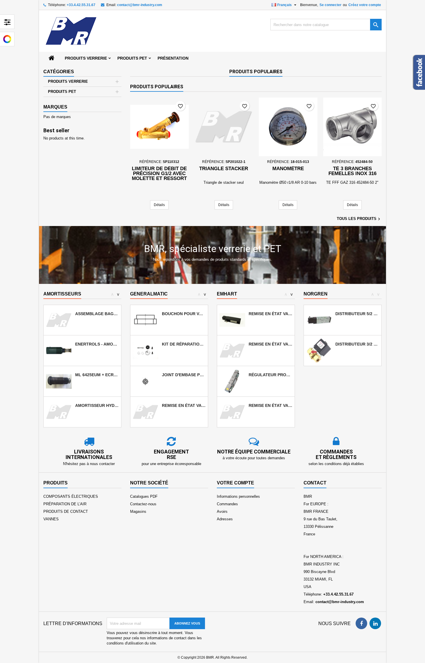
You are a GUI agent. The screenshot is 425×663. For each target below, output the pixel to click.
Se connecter (330, 5)
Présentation (173, 58)
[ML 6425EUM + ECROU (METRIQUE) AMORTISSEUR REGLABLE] (59, 381)
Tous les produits (359, 219)
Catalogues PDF (144, 496)
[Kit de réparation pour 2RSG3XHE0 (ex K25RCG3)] (145, 350)
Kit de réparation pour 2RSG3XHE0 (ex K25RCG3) (184, 344)
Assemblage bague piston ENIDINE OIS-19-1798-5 (97, 313)
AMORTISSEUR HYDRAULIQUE (97, 405)
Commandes (227, 504)
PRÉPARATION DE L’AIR (64, 504)
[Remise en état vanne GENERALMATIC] (145, 411)
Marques (55, 106)
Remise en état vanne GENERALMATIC (184, 405)
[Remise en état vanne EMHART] (232, 319)
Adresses (225, 519)
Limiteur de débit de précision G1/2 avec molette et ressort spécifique (159, 176)
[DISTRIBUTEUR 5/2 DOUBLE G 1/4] (319, 319)
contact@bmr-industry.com (139, 5)
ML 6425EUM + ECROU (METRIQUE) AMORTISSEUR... (97, 374)
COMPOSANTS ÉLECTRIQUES (70, 496)
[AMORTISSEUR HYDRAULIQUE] (59, 411)
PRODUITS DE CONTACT (65, 511)
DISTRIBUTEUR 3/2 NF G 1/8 (357, 344)
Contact (315, 482)
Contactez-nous (143, 504)
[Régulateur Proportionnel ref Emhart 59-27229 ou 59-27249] (232, 381)
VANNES (51, 519)
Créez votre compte (364, 5)
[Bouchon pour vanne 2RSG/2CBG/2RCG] (145, 319)
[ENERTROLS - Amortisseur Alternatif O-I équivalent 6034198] (59, 350)
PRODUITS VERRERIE (86, 58)
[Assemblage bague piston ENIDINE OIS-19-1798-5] (59, 319)
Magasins (138, 511)
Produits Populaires (255, 71)
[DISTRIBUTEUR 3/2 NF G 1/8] (319, 350)
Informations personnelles (238, 496)
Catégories (58, 71)
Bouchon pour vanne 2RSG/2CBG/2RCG (184, 313)
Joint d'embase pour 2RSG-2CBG (184, 374)
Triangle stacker (223, 168)
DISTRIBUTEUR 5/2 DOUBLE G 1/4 (357, 313)
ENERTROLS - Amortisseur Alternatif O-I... (97, 344)
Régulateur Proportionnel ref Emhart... (270, 374)
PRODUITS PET (132, 58)
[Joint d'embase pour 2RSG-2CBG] (145, 381)
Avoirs (222, 511)
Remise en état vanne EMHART (270, 313)
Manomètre (288, 168)
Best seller (56, 130)
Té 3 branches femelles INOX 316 (352, 171)
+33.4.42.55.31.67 (81, 5)
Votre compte (235, 482)
